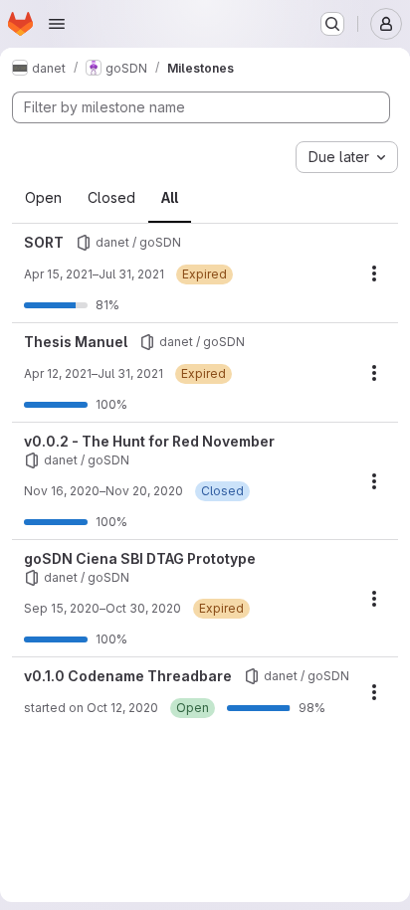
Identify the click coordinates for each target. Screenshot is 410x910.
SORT (44, 242)
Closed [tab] (111, 197)
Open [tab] (43, 197)
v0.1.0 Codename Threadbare (128, 675)
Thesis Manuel (75, 341)
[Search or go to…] (332, 24)
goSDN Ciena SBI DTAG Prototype (140, 558)
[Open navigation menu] (57, 24)
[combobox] (347, 157)
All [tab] (169, 197)
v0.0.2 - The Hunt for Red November (149, 441)
